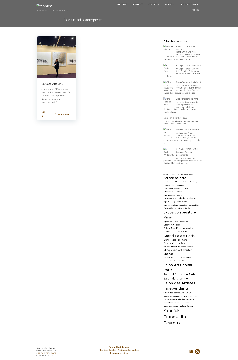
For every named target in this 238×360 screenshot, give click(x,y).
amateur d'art (175, 174)
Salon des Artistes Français (188, 129)
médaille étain (169, 258)
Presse (195, 10)
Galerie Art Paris (171, 225)
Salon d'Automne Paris (179, 274)
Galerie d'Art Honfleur (175, 231)
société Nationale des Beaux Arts (180, 299)
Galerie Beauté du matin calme (178, 228)
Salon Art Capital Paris (177, 267)
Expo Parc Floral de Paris (187, 98)
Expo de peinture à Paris (172, 195)
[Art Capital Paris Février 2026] (168, 69)
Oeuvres (152, 4)
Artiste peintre (174, 178)
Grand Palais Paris (178, 236)
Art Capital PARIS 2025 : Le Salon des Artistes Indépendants (188, 152)
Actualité (137, 4)
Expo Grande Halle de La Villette (179, 198)
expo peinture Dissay (180, 202)
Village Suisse (186, 306)
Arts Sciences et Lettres (172, 182)
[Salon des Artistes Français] (168, 133)
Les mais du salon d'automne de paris (178, 247)
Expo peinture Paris (170, 205)
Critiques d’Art (188, 4)
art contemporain (187, 174)
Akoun (165, 174)
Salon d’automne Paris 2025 (188, 82)
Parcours (122, 4)
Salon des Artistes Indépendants (179, 285)
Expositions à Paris (170, 222)
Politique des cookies (128, 350)
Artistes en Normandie (186, 46)
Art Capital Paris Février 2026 (189, 65)
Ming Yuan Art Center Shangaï (177, 251)
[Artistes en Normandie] (168, 50)
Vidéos (168, 4)
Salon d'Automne (175, 278)
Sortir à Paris (168, 303)
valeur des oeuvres (181, 303)
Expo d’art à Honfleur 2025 (175, 118)
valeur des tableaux (170, 306)
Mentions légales (107, 350)
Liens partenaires (119, 353)
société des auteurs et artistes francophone (180, 296)
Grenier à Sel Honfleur (174, 243)
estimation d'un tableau (172, 192)
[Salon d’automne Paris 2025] (168, 86)
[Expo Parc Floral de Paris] (168, 102)
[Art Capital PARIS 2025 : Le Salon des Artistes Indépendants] (168, 153)
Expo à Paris (183, 222)
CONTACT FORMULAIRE (47, 353)
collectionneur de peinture (173, 185)
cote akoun (185, 188)
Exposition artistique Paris (176, 208)
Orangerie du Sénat (183, 258)
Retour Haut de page (119, 347)
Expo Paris (167, 202)
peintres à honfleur (170, 261)
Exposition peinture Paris (179, 214)
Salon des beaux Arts (173, 293)
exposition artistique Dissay (189, 205)
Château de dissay (190, 182)
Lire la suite (185, 59)
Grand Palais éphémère (175, 240)
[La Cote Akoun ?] (56, 56)
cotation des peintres (171, 188)
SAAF (181, 260)
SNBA (188, 293)
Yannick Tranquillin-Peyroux (175, 316)
